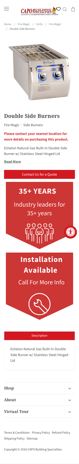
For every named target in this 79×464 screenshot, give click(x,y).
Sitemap (32, 438)
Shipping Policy (14, 438)
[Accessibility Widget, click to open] (70, 232)
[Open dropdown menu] (69, 388)
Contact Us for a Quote (39, 174)
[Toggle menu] (6, 8)
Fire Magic (11, 125)
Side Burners (33, 125)
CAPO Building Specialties (45, 449)
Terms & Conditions (17, 432)
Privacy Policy (41, 432)
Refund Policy (61, 432)
